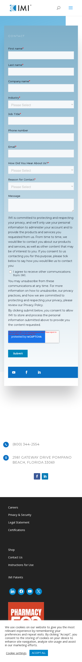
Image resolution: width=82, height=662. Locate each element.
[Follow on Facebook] (26, 372)
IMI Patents (15, 577)
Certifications (16, 530)
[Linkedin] (12, 591)
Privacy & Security (19, 515)
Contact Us (15, 557)
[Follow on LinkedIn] (39, 372)
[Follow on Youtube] (13, 372)
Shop (11, 550)
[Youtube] (29, 591)
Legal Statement (18, 522)
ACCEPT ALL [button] (39, 653)
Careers (13, 507)
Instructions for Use (21, 565)
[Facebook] (21, 591)
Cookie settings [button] (16, 653)
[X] (38, 591)
